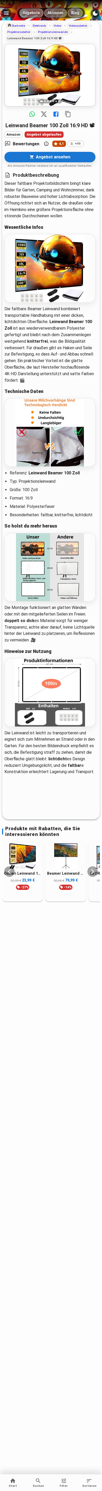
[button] (16, 26)
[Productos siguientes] (92, 871)
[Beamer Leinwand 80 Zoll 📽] (65, 856)
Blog (75, 13)
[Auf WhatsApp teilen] (32, 114)
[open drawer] (6, 13)
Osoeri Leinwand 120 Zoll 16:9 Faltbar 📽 (22, 873)
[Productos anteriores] (9, 871)
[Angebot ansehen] (49, 75)
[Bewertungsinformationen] (46, 144)
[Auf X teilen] (43, 114)
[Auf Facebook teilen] (55, 114)
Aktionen (55, 13)
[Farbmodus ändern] (95, 13)
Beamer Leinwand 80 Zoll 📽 (65, 873)
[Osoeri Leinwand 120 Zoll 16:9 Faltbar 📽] (22, 856)
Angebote (31, 13)
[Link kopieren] (68, 114)
